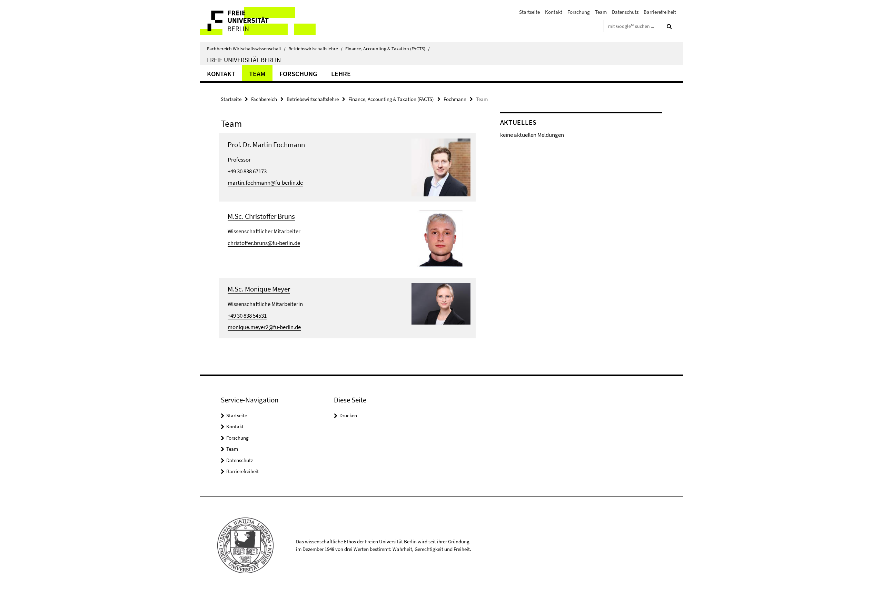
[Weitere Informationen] (440, 167)
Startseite (529, 12)
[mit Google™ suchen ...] (669, 26)
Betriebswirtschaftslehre (315, 48)
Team (601, 12)
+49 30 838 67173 (247, 171)
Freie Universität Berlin (244, 59)
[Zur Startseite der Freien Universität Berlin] (258, 21)
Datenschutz (625, 12)
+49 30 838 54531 (247, 315)
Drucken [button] (348, 415)
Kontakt (553, 12)
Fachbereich (264, 99)
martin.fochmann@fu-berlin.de (265, 182)
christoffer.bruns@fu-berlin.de (264, 243)
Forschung (578, 12)
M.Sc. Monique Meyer (259, 289)
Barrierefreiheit (660, 12)
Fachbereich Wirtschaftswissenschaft (246, 48)
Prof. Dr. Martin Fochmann (266, 144)
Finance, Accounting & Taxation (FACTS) (387, 48)
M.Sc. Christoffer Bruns (261, 216)
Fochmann (455, 99)
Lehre (341, 73)
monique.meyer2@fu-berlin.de (264, 327)
